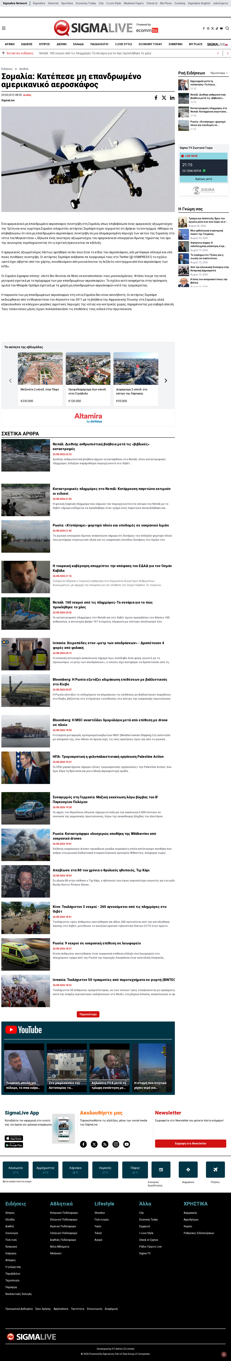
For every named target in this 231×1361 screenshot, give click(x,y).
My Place (166, 3)
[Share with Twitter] (164, 97)
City (101, 3)
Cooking (180, 3)
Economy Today (86, 3)
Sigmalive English (199, 3)
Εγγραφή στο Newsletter (190, 1143)
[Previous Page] (10, 380)
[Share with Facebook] (156, 97)
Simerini (53, 3)
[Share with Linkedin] (172, 97)
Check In (151, 3)
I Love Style (113, 3)
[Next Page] (166, 380)
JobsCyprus (220, 3)
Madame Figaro (134, 3)
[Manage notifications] (224, 1354)
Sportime (67, 3)
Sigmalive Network (15, 3)
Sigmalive (39, 3)
